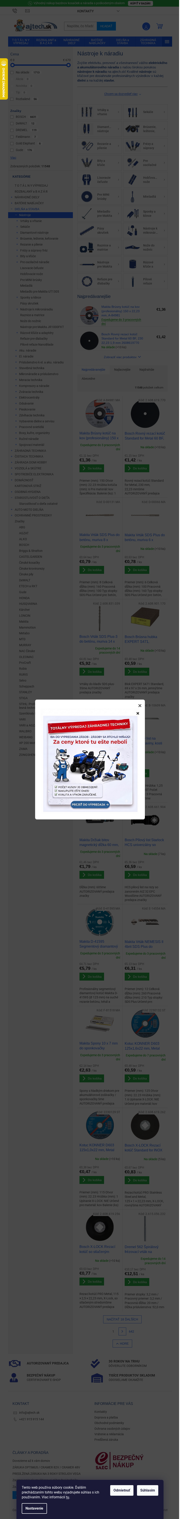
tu (67, 1497)
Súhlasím (147, 1490)
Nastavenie (34, 1508)
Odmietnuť (121, 1490)
